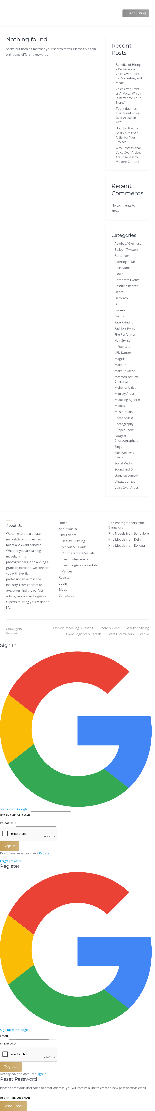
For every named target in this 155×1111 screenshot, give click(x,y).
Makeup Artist (125, 371)
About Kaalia (68, 529)
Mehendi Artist (125, 387)
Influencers (122, 346)
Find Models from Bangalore (128, 533)
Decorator (122, 298)
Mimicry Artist (124, 393)
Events (119, 316)
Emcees (120, 310)
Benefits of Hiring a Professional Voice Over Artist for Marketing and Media (129, 74)
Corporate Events (127, 280)
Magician (121, 359)
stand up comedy (127, 475)
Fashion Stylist (125, 328)
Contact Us (66, 595)
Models (120, 406)
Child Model (123, 268)
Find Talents (67, 535)
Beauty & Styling (73, 541)
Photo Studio (124, 418)
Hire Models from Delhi (124, 539)
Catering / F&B (125, 262)
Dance (119, 292)
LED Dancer (123, 353)
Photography (124, 424)
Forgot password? (11, 861)
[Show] (57, 823)
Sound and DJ (124, 469)
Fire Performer (125, 334)
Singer (119, 447)
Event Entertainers (75, 559)
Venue (144, 634)
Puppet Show (124, 430)
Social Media (123, 463)
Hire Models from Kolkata (126, 545)
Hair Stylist (122, 340)
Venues (67, 571)
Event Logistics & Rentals (79, 565)
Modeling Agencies (128, 400)
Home (63, 523)
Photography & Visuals (78, 553)
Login (63, 583)
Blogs (63, 589)
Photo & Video (109, 628)
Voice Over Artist (126, 487)
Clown (119, 274)
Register (65, 577)
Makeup (120, 365)
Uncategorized (125, 481)
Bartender (122, 256)
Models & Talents (74, 547)
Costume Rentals (127, 286)
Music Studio (124, 412)
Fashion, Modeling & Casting (73, 628)
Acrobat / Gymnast (128, 243)
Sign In (41, 1074)
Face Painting (124, 322)
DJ (116, 304)
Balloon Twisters (127, 249)
